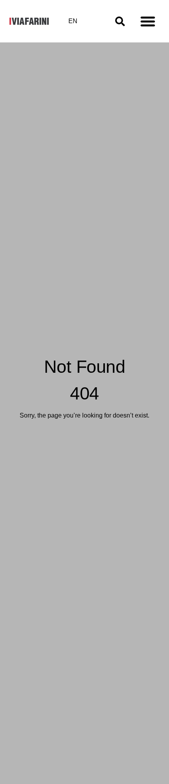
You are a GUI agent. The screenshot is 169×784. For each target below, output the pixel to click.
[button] (148, 21)
